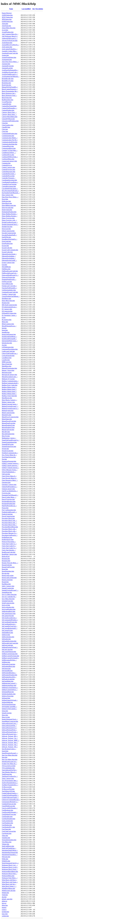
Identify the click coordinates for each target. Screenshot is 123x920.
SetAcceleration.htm (8, 607)
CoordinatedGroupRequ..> (10, 182)
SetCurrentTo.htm (7, 630)
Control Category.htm (8, 167)
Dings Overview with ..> (9, 220)
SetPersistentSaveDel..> (9, 677)
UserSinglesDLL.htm (8, 827)
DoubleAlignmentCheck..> (10, 224)
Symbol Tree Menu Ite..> (9, 763)
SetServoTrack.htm (7, 696)
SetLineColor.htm (7, 649)
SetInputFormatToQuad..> (10, 647)
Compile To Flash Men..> (9, 150)
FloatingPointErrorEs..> (9, 279)
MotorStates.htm (7, 419)
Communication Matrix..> (10, 138)
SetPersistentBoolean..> (9, 673)
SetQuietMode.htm (7, 681)
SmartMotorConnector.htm (10, 721)
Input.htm (5, 330)
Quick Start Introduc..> (9, 550)
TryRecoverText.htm (8, 789)
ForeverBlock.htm (7, 283)
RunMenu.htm (6, 584)
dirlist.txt (4, 901)
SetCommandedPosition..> (10, 620)
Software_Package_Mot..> (10, 742)
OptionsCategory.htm (8, 489)
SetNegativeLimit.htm (8, 664)
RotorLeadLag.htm (7, 575)
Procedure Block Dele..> (9, 525)
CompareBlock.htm (8, 146)
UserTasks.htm (6, 829)
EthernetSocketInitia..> (9, 256)
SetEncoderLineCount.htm (10, 643)
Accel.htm (5, 30)
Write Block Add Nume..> (10, 882)
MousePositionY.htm (8, 427)
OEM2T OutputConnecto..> (10, 467)
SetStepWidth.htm (7, 702)
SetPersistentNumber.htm (9, 675)
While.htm (5, 859)
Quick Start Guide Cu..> (9, 544)
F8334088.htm (6, 267)
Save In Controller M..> (9, 596)
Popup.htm (5, 508)
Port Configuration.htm (9, 510)
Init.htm (4, 328)
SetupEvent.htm (7, 713)
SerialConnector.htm (8, 603)
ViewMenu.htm (6, 842)
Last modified (26, 9)
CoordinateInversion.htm (9, 180)
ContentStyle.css (7, 165)
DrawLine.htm (6, 229)
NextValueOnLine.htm (9, 457)
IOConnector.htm (7, 311)
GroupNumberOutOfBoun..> (11, 296)
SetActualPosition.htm (8, 609)
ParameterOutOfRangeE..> (10, 495)
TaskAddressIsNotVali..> (9, 770)
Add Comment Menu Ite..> (10, 34)
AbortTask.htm (6, 26)
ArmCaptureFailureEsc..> (9, 49)
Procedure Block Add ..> (9, 520)
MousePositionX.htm (8, 425)
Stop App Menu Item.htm (9, 759)
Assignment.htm (7, 59)
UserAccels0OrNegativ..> (10, 808)
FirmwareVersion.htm (8, 277)
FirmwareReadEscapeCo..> (10, 275)
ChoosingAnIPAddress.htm (10, 121)
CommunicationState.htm (9, 144)
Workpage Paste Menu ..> (10, 878)
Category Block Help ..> (9, 114)
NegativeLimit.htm (7, 451)
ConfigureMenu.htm (8, 159)
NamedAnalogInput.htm (9, 442)
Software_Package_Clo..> (10, 738)
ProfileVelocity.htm (7, 539)
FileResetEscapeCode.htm (10, 271)
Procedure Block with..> (9, 529)
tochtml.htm (5, 912)
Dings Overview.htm (8, 218)
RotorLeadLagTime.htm (9, 577)
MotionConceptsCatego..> (10, 404)
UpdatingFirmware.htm (9, 804)
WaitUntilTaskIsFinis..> (9, 848)
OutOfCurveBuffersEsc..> (10, 491)
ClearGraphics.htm (7, 125)
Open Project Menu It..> (9, 476)
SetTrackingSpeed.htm (9, 704)
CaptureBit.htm (6, 104)
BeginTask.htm (6, 85)
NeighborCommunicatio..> (10, 453)
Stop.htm (4, 757)
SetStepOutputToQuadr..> (10, 700)
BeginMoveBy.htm (7, 78)
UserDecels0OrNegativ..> (10, 812)
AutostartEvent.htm (8, 66)
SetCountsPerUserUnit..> (9, 626)
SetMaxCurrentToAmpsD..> (10, 658)
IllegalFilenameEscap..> (9, 326)
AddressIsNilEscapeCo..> (10, 38)
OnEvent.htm (6, 474)
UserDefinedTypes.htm (9, 814)
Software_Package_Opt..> (10, 744)
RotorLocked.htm (7, 580)
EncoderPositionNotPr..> (9, 235)
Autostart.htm (6, 64)
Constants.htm (6, 163)
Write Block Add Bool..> (9, 880)
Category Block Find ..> (9, 112)
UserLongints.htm (7, 821)
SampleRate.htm (7, 592)
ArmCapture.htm (7, 47)
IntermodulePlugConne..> (10, 341)
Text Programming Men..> (10, 780)
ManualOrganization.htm (9, 368)
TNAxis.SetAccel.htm (8, 766)
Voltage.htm (5, 844)
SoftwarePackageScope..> (10, 732)
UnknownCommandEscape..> (11, 799)
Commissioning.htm (8, 135)
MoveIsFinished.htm (8, 434)
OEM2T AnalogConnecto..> (10, 463)
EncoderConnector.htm (9, 233)
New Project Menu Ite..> (9, 455)
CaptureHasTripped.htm (9, 106)
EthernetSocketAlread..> (9, 254)
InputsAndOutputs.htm (9, 334)
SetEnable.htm (6, 639)
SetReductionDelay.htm (9, 685)
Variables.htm (6, 837)
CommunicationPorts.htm (9, 142)
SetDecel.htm (6, 635)
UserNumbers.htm (7, 823)
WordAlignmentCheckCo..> (10, 863)
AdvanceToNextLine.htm (9, 40)
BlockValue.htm (7, 97)
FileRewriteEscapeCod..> (9, 273)
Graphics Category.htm (9, 294)
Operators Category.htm (9, 484)
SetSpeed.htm (6, 698)
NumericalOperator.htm (9, 461)
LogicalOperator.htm (8, 355)
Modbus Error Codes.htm (9, 385)
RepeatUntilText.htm (8, 567)
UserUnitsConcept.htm (9, 831)
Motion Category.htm (8, 402)
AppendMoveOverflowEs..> (10, 45)
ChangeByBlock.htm (8, 119)
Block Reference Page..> (9, 95)
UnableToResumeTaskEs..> (10, 797)
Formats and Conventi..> (9, 286)
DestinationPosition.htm (9, 212)
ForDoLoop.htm (7, 281)
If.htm (3, 317)
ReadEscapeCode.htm (8, 552)
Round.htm (5, 582)
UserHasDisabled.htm (8, 818)
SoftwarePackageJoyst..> (9, 728)
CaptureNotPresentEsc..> (9, 108)
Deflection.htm (6, 201)
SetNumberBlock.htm (8, 666)
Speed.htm (5, 751)
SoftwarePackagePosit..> (9, 730)
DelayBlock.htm (7, 203)
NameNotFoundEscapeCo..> (11, 440)
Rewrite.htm (5, 573)
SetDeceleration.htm (8, 637)
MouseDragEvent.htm (8, 423)
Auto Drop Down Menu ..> (10, 61)
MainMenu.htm (6, 366)
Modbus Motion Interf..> (9, 387)
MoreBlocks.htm (7, 398)
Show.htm (5, 715)
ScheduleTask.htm (7, 601)
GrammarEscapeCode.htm (10, 292)
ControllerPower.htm (8, 176)
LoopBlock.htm (6, 358)
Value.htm (5, 835)
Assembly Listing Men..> (9, 51)
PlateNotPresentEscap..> (9, 506)
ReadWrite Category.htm (9, 554)
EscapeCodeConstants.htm (10, 250)
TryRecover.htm (7, 787)
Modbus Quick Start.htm (9, 396)
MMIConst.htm (6, 362)
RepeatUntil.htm (7, 565)
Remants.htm (6, 558)
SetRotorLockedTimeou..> (10, 687)
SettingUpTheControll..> (9, 709)
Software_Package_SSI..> (10, 747)
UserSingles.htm (7, 825)
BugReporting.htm (7, 100)
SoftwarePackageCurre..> (9, 723)
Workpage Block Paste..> (9, 873)
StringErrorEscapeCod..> (9, 761)
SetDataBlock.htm (7, 632)
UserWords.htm (6, 833)
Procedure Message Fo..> (9, 533)
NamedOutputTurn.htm (9, 446)
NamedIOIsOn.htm (8, 444)
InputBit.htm (6, 332)
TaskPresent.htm (7, 774)
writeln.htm (5, 916)
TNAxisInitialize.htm (8, 768)
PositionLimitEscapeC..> (9, 512)
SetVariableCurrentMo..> (9, 706)
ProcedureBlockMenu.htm (10, 527)
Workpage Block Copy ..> (10, 865)
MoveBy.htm (6, 432)
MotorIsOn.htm (6, 415)
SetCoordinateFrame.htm (9, 622)
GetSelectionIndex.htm (9, 290)
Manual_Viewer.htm (8, 370)
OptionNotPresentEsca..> (9, 486)
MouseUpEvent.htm (8, 429)
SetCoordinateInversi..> (9, 624)
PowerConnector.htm (8, 516)
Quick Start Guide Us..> (9, 548)
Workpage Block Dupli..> (10, 869)
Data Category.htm (7, 195)
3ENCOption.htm (7, 17)
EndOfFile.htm (6, 237)
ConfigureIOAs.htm (8, 155)
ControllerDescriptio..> (9, 174)
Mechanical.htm (7, 372)
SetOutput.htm (6, 668)
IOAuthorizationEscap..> (9, 307)
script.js (4, 909)
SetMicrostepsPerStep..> (9, 660)
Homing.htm (6, 303)
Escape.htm (5, 245)
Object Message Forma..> (9, 470)
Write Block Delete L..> (9, 886)
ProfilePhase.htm (7, 537)
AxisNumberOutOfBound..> (10, 76)
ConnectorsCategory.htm (9, 161)
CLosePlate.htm (7, 102)
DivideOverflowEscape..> (10, 222)
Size (33, 9)
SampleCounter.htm (8, 588)
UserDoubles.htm (7, 816)
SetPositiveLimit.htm (8, 679)
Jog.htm (4, 345)
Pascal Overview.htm (8, 499)
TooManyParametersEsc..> (10, 785)
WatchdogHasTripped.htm (10, 852)
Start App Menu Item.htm (9, 755)
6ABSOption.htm (7, 21)
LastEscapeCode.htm (8, 351)
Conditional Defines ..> (9, 152)
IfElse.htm (5, 322)
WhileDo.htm (6, 861)
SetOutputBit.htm (7, 670)
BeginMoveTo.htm (7, 81)
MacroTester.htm (7, 364)
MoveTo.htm (6, 436)
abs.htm (4, 897)
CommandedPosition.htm (9, 133)
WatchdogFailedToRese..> (10, 850)
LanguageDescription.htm (10, 349)
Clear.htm (5, 123)
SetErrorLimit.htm (7, 645)
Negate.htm (5, 448)
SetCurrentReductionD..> (9, 628)
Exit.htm (4, 264)
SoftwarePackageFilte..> (9, 725)
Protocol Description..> (9, 541)
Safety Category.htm (8, 586)
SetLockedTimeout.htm (9, 651)
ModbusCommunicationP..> (10, 383)
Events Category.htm (8, 262)
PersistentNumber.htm (8, 503)
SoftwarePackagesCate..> (9, 734)
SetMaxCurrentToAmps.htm (10, 656)
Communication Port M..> (10, 140)
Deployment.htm (7, 209)
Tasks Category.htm (8, 778)
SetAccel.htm (6, 605)
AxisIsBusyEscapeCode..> (10, 72)
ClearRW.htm (6, 127)
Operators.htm (6, 482)
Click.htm (5, 129)
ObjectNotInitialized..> (9, 472)
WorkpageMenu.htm (8, 876)
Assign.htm (5, 55)
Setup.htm (5, 711)
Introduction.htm (7, 343)
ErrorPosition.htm (7, 243)
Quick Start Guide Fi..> (9, 546)
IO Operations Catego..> (9, 315)
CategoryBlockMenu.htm (9, 116)
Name (11, 9)
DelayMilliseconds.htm (9, 205)
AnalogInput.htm (7, 42)
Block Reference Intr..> (9, 93)
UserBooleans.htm (7, 810)
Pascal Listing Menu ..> (9, 497)
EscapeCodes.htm (7, 252)
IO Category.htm (7, 309)
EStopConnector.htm (8, 231)
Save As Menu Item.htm (9, 594)
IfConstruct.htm (6, 319)
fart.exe (4, 903)
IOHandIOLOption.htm (9, 313)
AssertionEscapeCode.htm (10, 53)
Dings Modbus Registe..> (9, 214)
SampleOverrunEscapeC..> (10, 590)
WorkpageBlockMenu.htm (10, 871)
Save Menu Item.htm (8, 599)
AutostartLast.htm (7, 68)
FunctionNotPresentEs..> (9, 288)
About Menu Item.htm (8, 28)
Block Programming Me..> (10, 91)
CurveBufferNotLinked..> (10, 188)
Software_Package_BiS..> (10, 736)
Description (39, 9)
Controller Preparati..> (8, 178)
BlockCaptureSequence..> (10, 89)
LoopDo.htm (6, 360)
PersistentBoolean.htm (8, 501)
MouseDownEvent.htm (9, 421)
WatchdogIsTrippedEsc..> (10, 854)
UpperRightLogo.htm (8, 806)
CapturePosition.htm (8, 110)
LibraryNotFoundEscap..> (10, 353)
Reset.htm (5, 569)
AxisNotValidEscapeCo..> (10, 74)
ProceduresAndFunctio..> (9, 535)
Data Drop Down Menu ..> (10, 197)
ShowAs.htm (6, 717)
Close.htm (5, 131)
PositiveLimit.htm (7, 514)
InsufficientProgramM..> (9, 338)
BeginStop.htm (6, 83)
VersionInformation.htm (9, 840)
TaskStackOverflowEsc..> (10, 776)
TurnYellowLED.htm (8, 791)
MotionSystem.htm (7, 410)
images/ (4, 907)
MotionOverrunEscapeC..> (10, 406)
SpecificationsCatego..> (9, 749)
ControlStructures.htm (8, 171)
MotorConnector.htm (8, 412)
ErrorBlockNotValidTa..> (9, 239)
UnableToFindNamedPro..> (10, 795)
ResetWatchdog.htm (8, 571)
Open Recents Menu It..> (9, 478)
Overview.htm (6, 493)
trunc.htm (5, 914)
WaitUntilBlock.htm (8, 846)
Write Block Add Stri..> (9, 884)
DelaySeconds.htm (7, 207)
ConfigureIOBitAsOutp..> (10, 157)
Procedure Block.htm (8, 518)
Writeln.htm (5, 892)
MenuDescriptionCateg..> (10, 377)
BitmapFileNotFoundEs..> (10, 87)
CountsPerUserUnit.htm (9, 184)
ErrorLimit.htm (6, 241)
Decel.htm (5, 199)
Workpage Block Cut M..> (10, 867)
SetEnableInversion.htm (9, 641)
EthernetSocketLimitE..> (9, 260)
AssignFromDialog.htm (9, 57)
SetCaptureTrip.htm (8, 615)
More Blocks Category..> (9, 400)
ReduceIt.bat (6, 556)
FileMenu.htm (6, 269)
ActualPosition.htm (7, 32)
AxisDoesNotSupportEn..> (10, 70)
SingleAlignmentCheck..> (10, 719)
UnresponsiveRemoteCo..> (10, 802)
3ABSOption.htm (7, 15)
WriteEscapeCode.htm (8, 890)
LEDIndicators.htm (8, 347)
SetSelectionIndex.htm (8, 694)
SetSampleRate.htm (8, 692)
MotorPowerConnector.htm (10, 417)
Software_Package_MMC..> (10, 740)
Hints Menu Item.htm (8, 300)
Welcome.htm (6, 857)
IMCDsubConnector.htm (9, 305)
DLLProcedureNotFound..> (10, 190)
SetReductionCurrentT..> (9, 683)
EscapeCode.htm (7, 248)
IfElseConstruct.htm (8, 324)
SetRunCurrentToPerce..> (10, 689)
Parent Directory (7, 13)
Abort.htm (5, 23)
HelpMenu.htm (6, 298)
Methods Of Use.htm (8, 379)
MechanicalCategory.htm (9, 374)
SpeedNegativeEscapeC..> (10, 753)
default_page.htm (7, 899)
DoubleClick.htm (7, 226)
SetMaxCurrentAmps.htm (9, 654)
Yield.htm (5, 895)
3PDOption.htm (7, 19)
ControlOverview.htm (8, 169)
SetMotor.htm (6, 662)
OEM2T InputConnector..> (10, 465)
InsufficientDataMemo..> (9, 336)
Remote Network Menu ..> (10, 563)
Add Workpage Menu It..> (10, 36)
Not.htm (4, 459)
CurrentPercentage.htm (9, 186)
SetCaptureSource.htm (8, 613)
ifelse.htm (5, 905)
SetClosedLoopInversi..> (9, 618)
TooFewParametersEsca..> (10, 783)
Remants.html (6, 560)
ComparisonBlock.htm (9, 148)
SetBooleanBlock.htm (8, 611)
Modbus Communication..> (10, 381)
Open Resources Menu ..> (10, 480)
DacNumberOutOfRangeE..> (11, 193)
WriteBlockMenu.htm (8, 888)
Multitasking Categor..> (9, 438)
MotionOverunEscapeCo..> (10, 408)
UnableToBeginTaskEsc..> (10, 793)
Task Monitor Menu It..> (9, 772)
